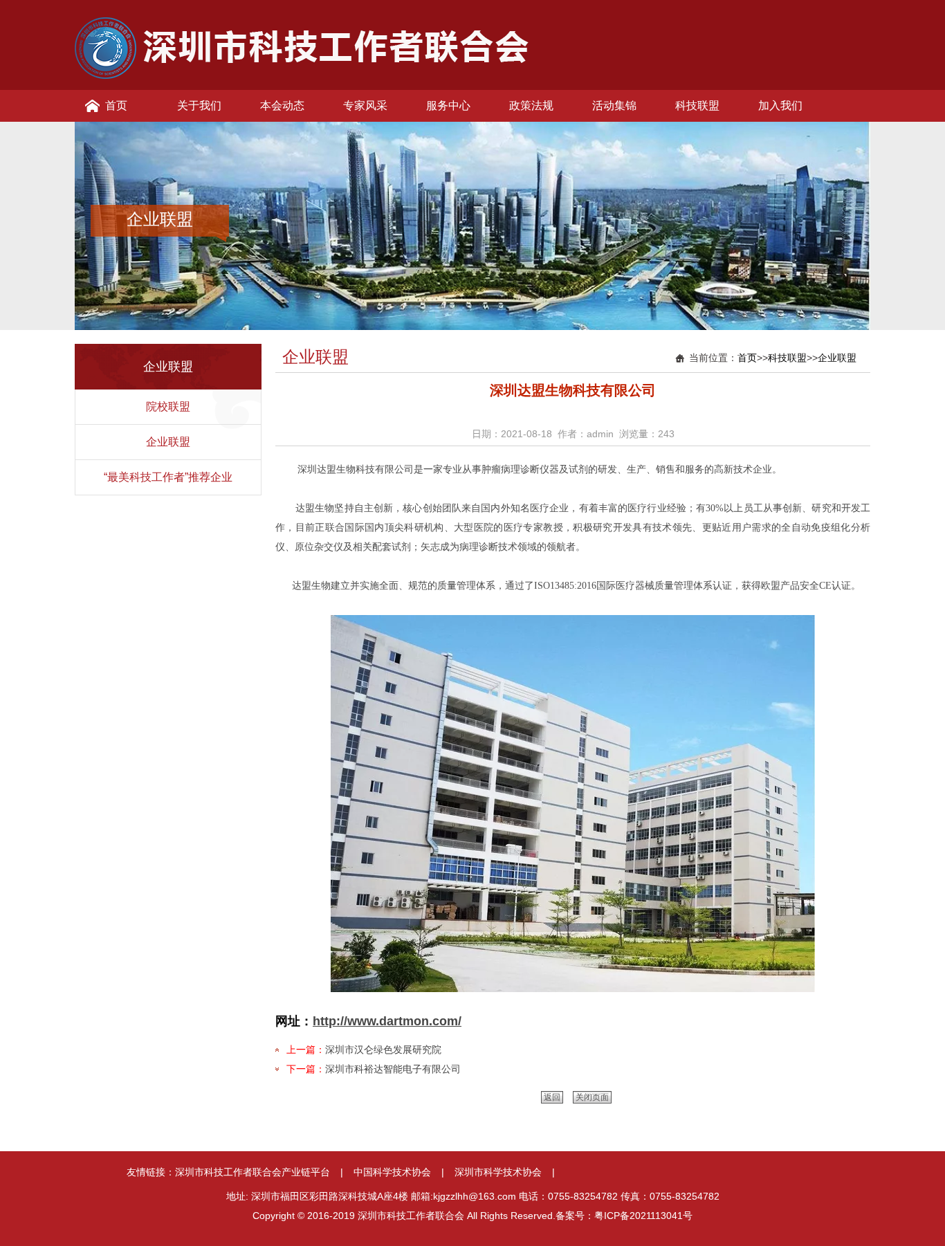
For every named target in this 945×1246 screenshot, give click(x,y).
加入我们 (780, 105)
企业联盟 (168, 442)
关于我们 (199, 105)
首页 (116, 105)
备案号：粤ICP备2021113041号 (624, 1215)
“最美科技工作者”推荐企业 (168, 477)
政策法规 (531, 105)
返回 (552, 1097)
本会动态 (282, 105)
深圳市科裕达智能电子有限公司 (393, 1068)
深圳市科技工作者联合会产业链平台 (252, 1172)
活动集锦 (614, 105)
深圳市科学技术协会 (498, 1172)
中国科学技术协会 (392, 1172)
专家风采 (365, 105)
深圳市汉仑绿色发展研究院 (383, 1049)
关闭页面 (592, 1097)
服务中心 (448, 105)
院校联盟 (168, 406)
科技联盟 (697, 105)
